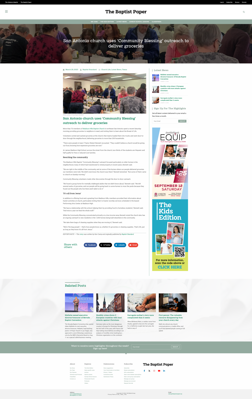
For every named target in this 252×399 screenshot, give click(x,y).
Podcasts (86, 381)
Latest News (121, 21)
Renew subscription (129, 370)
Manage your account (129, 381)
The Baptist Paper (26, 2)
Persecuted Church (89, 379)
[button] (243, 12)
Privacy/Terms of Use (113, 394)
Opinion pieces (88, 374)
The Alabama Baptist (11, 2)
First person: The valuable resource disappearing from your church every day (171, 317)
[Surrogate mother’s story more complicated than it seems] (155, 100)
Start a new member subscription (132, 374)
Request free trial (128, 383)
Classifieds (156, 21)
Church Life (106, 70)
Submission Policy (108, 376)
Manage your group (129, 379)
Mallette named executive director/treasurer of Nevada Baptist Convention (173, 77)
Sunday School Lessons (139, 21)
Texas (124, 70)
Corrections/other (108, 374)
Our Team (72, 370)
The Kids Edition (107, 21)
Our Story (72, 368)
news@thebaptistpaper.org (175, 394)
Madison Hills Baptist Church (93, 129)
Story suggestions (108, 368)
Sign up (182, 121)
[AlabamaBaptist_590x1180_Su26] (170, 163)
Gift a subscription (129, 372)
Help (121, 394)
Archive (86, 372)
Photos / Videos (108, 372)
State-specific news (89, 370)
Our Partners (73, 372)
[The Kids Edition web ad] (170, 235)
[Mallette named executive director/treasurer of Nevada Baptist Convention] (155, 77)
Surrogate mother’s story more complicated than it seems (171, 99)
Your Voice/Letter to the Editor (112, 370)
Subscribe (126, 368)
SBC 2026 (94, 21)
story (81, 234)
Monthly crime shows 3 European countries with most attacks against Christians (173, 88)
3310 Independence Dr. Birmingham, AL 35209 (76, 394)
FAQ (125, 394)
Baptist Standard (90, 70)
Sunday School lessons (90, 376)
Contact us (73, 379)
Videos (86, 383)
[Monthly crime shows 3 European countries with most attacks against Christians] (155, 89)
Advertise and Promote (76, 374)
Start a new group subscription (132, 376)
